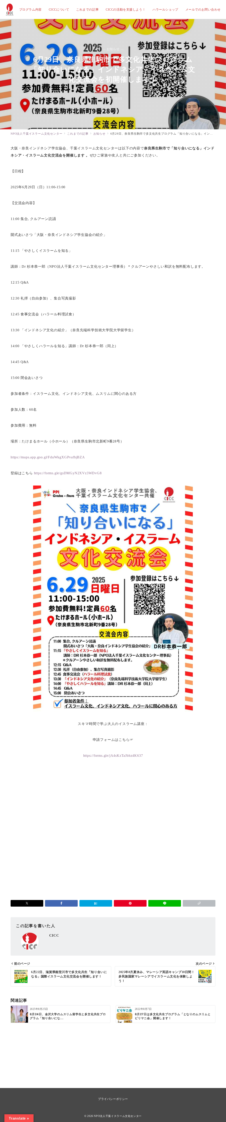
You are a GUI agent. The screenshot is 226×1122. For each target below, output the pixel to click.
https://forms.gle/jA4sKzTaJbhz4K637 (113, 755)
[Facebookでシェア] (61, 903)
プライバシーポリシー (113, 1099)
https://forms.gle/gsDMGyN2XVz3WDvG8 (68, 473)
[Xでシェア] (27, 903)
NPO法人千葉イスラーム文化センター (118, 1116)
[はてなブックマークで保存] (95, 903)
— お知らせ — (113, 49)
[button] (199, 903)
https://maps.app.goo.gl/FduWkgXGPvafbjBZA (48, 457)
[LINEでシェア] (164, 903)
